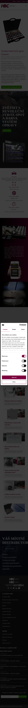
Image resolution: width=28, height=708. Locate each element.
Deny (14, 382)
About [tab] (23, 329)
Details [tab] (14, 329)
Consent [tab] (5, 329)
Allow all (14, 377)
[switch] (24, 361)
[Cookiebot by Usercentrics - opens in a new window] (19, 325)
